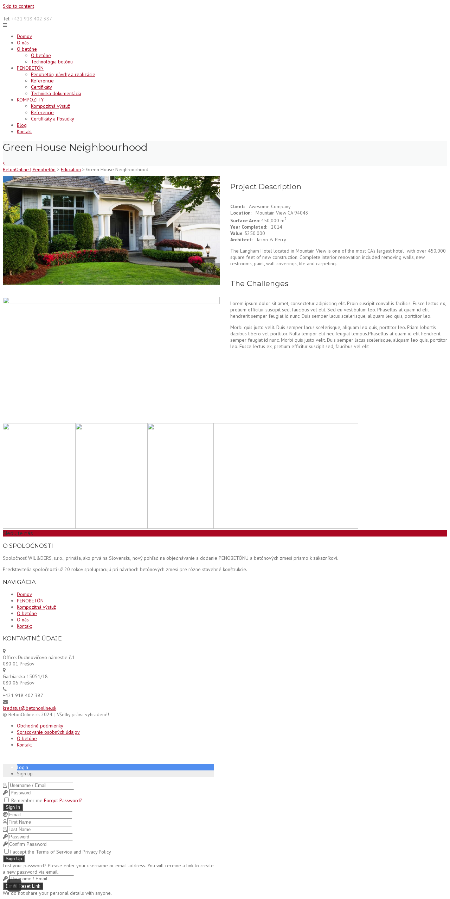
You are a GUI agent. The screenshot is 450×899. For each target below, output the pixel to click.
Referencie (42, 81)
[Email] (40, 533)
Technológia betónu (52, 61)
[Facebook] (35, 533)
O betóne (27, 49)
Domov (24, 36)
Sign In (13, 807)
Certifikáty (41, 87)
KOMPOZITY (30, 100)
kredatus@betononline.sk (29, 708)
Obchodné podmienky (40, 726)
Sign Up (14, 858)
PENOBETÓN (30, 68)
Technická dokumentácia (56, 93)
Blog (22, 125)
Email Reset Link (23, 886)
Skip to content (18, 6)
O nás (23, 42)
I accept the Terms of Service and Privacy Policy (60, 852)
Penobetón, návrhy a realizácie (63, 74)
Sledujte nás (18, 533)
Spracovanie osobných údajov (48, 732)
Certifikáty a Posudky (52, 119)
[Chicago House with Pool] (4, 163)
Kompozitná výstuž (50, 106)
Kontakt (24, 131)
